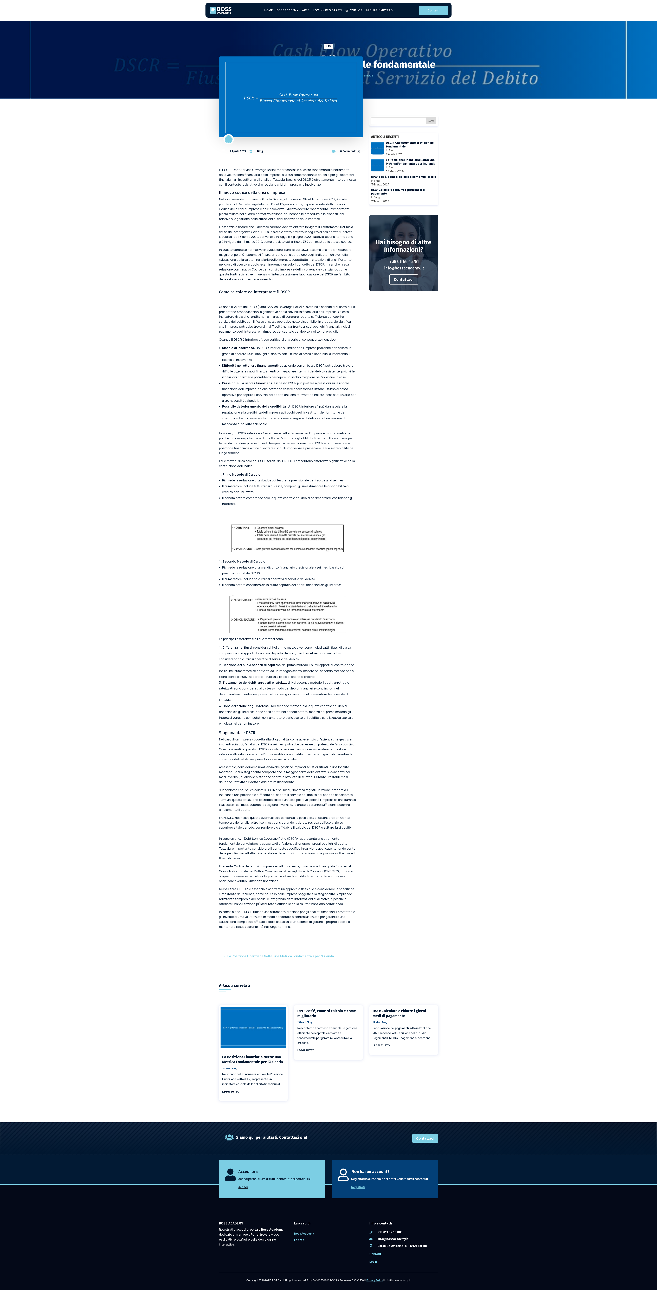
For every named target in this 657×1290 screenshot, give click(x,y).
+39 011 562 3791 (404, 261)
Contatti (433, 10)
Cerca (431, 120)
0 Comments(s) (350, 151)
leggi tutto (230, 1091)
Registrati (358, 1187)
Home (268, 10)
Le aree (299, 1240)
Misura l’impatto (379, 10)
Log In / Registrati (327, 10)
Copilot (356, 10)
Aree (305, 10)
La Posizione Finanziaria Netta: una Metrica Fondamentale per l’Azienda (252, 1059)
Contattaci (404, 279)
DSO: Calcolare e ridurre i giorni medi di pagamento (399, 1013)
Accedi (243, 1187)
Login (373, 1261)
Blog (328, 46)
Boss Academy (287, 10)
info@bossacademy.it (404, 267)
